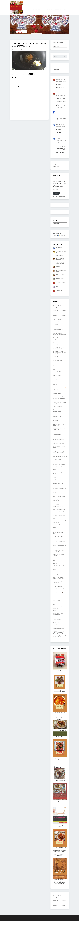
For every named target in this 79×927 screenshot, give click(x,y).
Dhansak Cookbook (57, 617)
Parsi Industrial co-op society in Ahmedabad (59, 503)
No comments (37, 49)
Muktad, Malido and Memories (59, 315)
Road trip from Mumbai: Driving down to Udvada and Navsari (61, 142)
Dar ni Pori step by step (58, 506)
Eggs (54, 409)
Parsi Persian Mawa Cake (58, 414)
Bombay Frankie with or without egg (58, 607)
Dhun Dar (55, 339)
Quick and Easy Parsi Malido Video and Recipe (59, 318)
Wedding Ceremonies (58, 536)
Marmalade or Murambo (58, 628)
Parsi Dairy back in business (59, 327)
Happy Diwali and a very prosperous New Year (58, 625)
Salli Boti (58, 266)
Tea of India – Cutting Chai (59, 464)
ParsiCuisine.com (59, 79)
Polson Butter (59, 286)
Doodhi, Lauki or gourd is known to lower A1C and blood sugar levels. (59, 352)
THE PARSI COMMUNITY (58, 558)
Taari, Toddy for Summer (58, 382)
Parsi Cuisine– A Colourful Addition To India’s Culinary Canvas (59, 468)
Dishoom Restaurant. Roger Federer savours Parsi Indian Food (59, 517)
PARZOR (54, 492)
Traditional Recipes (60, 282)
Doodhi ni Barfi (56, 324)
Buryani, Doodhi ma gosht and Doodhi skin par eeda (59, 348)
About (30, 6)
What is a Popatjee (57, 393)
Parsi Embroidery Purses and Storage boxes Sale (59, 359)
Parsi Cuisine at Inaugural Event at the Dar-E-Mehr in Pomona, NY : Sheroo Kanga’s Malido (59, 445)
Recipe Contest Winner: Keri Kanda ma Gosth (59, 428)
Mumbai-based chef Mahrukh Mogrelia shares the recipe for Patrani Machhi (59, 424)
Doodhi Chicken (56, 356)
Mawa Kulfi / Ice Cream (58, 538)
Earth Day (55, 384)
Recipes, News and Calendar (35, 9)
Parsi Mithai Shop (55, 6)
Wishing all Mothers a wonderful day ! (57, 376)
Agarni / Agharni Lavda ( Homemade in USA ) (58, 614)
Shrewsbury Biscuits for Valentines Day (58, 499)
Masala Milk (55, 461)
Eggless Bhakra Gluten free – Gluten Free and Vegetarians (59, 399)
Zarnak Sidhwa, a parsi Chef (59, 432)
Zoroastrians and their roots (59, 310)
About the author (57, 305)
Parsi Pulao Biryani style (58, 483)
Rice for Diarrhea (56, 486)
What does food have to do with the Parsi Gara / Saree (59, 495)
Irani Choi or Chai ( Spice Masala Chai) (58, 551)
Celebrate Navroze (57, 307)
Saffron (54, 569)
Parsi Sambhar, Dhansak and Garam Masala (59, 521)
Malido (54, 312)
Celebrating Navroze (60, 9)
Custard (54, 530)
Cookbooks (37, 6)
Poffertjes (55, 379)
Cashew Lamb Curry (60, 95)
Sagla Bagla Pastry (57, 416)
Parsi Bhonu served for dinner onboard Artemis (59, 403)
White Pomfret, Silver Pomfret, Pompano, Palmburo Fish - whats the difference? (61, 253)
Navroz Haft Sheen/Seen (58, 437)
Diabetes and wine (57, 434)
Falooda (54, 365)
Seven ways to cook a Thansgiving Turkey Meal (58, 578)
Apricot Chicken (56, 547)
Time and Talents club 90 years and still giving (60, 126)
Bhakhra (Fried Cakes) (58, 396)
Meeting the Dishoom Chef (59, 509)
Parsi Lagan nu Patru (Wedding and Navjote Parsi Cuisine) (59, 526)
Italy (54, 342)
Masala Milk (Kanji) (57, 362)
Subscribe (56, 193)
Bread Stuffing (56, 572)
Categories (55, 164)
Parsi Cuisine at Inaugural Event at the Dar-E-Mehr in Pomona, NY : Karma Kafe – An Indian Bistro (60, 452)
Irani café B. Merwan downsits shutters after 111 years (59, 489)
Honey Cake (55, 337)
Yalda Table (55, 563)
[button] (60, 662)
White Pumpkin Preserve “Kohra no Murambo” (58, 585)
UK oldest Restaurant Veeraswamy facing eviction (59, 334)
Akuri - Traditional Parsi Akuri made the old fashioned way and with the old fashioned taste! (61, 261)
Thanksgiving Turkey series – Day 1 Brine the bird (59, 589)
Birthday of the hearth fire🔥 (59, 387)
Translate (63, 235)
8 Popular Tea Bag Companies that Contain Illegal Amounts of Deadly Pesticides (60, 458)
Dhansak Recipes (49, 9)
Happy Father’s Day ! (57, 344)
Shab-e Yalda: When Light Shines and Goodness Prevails (59, 566)
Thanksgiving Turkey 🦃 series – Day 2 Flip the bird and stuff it (59, 594)
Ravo (54, 560)
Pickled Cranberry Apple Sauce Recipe (58, 581)
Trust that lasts (56, 600)
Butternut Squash (57, 574)
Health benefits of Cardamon (59, 545)
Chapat (54, 610)
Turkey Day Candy (57, 619)
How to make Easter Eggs (58, 406)
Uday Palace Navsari (60, 138)
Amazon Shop (45, 6)
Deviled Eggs (55, 598)
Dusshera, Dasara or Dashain (59, 639)
